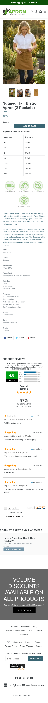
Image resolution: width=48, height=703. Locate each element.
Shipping (28, 642)
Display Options (16, 512)
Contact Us (26, 626)
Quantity (6, 122)
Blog (35, 626)
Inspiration (24, 634)
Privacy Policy (11, 646)
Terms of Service (26, 646)
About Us (15, 626)
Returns (38, 642)
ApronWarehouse (24, 695)
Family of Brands (35, 630)
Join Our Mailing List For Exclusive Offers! (24, 653)
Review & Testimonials (15, 630)
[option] (12, 92)
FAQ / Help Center (14, 642)
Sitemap (39, 646)
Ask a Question (15, 549)
